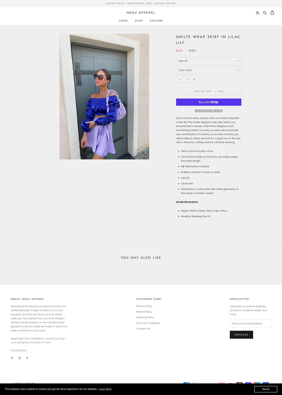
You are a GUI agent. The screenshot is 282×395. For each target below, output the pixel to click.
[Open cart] (272, 13)
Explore (156, 20)
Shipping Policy (145, 317)
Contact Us (143, 328)
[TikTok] (27, 358)
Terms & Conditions (148, 323)
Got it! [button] (265, 389)
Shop (139, 20)
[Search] (265, 12)
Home (123, 20)
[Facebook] (12, 358)
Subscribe (241, 334)
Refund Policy (144, 311)
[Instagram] (19, 358)
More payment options (209, 110)
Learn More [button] (105, 389)
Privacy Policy (144, 306)
